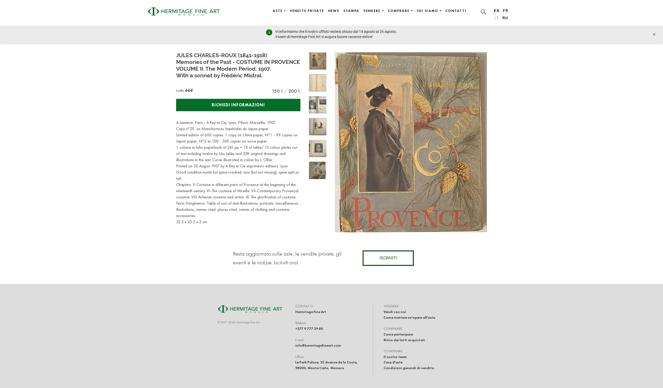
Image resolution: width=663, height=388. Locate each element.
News (334, 11)
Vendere (371, 11)
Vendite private (307, 11)
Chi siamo (427, 11)
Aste (278, 11)
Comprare (398, 11)
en (497, 11)
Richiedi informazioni (238, 104)
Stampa (351, 11)
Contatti (455, 11)
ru (505, 18)
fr (505, 11)
